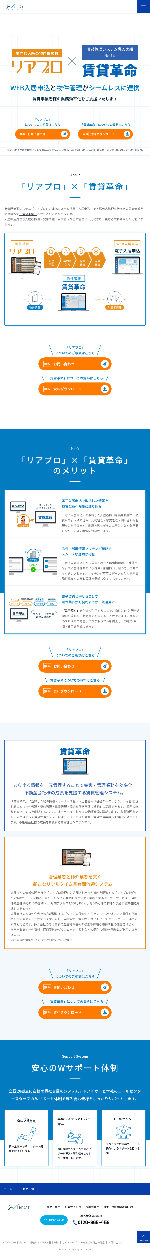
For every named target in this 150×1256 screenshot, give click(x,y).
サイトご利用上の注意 (93, 1242)
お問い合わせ (36, 134)
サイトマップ (69, 1242)
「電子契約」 (71, 610)
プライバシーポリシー (14, 1242)
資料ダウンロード (102, 134)
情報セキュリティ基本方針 (44, 1242)
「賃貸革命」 (28, 214)
